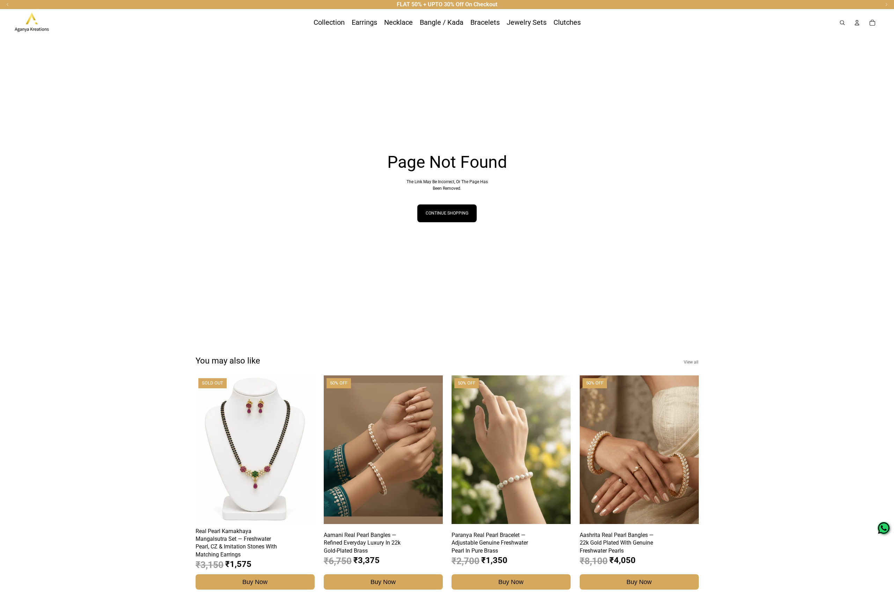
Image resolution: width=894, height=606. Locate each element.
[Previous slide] (206, 449)
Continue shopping (447, 213)
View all (691, 362)
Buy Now (255, 581)
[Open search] (842, 22)
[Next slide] (304, 449)
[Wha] (884, 528)
